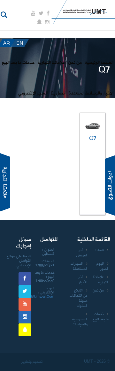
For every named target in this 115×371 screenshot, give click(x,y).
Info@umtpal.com (39, 296)
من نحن (98, 290)
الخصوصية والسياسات (80, 322)
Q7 (92, 139)
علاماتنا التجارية (101, 279)
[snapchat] (39, 22)
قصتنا (100, 250)
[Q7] (92, 126)
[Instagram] (47, 22)
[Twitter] (41, 14)
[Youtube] (33, 14)
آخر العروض (82, 253)
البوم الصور (102, 266)
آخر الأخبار (83, 279)
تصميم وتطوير (31, 362)
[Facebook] (48, 14)
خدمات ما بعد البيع (101, 316)
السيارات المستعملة (79, 266)
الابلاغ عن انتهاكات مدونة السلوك (79, 298)
